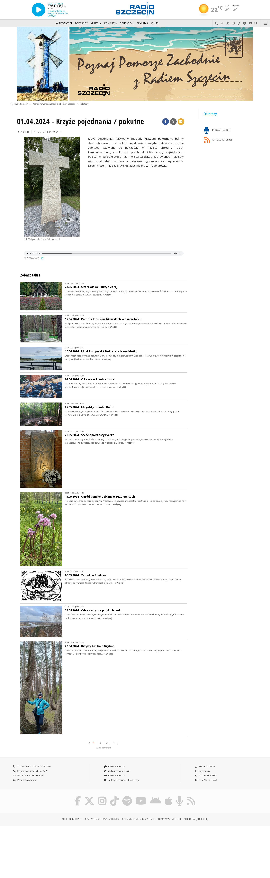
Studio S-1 (127, 23)
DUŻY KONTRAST (207, 780)
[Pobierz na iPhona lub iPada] (168, 796)
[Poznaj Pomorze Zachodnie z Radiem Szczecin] (135, 64)
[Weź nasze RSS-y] (191, 796)
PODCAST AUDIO (221, 129)
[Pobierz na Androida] (155, 796)
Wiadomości (64, 23)
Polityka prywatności (166, 819)
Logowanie (204, 771)
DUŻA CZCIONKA (207, 775)
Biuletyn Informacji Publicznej (123, 780)
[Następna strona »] (118, 743)
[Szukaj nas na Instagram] (102, 796)
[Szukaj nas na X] (89, 796)
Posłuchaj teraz (206, 766)
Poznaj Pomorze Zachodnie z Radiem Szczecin (54, 103)
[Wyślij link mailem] (181, 121)
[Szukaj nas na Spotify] (127, 796)
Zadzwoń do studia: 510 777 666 (34, 766)
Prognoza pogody (26, 780)
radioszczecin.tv (116, 775)
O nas (155, 23)
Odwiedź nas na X (227, 23)
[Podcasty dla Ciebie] (179, 796)
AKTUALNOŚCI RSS (222, 139)
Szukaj (256, 23)
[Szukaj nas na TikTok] (114, 796)
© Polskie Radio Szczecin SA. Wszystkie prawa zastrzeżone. (91, 819)
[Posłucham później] (41, 258)
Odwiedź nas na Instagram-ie (233, 23)
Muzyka (96, 23)
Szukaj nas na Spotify (244, 23)
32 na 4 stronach (103, 747)
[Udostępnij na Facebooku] (165, 121)
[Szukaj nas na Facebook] (78, 796)
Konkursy (110, 23)
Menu (265, 23)
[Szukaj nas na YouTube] (141, 796)
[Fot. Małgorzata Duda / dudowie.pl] (52, 187)
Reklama (142, 23)
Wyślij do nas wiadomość (250, 23)
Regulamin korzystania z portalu (138, 819)
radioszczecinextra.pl (119, 771)
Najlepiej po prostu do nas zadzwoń (216, 23)
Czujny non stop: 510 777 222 (32, 771)
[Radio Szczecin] (135, 9)
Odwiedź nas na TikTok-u (239, 23)
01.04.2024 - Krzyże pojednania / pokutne (80, 121)
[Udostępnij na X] (173, 121)
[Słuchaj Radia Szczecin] (38, 10)
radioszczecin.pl (116, 766)
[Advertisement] (41, 850)
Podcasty (81, 23)
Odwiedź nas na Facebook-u (222, 23)
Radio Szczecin (21, 103)
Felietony (84, 103)
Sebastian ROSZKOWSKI (48, 131)
